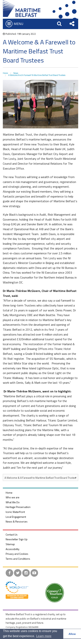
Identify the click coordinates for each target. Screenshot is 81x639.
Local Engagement (16, 517)
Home (5, 73)
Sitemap (10, 544)
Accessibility (12, 549)
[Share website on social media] (72, 23)
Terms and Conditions (18, 559)
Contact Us (12, 534)
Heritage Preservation (18, 507)
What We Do (13, 502)
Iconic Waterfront (15, 512)
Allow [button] (72, 633)
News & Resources (17, 521)
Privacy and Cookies (17, 554)
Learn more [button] (43, 636)
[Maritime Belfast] (21, 8)
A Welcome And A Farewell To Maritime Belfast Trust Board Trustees (36, 75)
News (15, 73)
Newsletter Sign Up (17, 539)
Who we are (12, 497)
